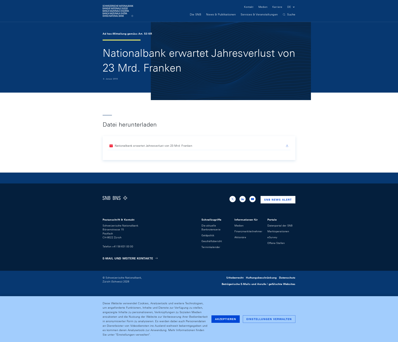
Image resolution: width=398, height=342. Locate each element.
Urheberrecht (234, 277)
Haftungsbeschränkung (261, 277)
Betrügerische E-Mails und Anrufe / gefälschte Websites (258, 284)
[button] (291, 7)
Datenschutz (287, 277)
